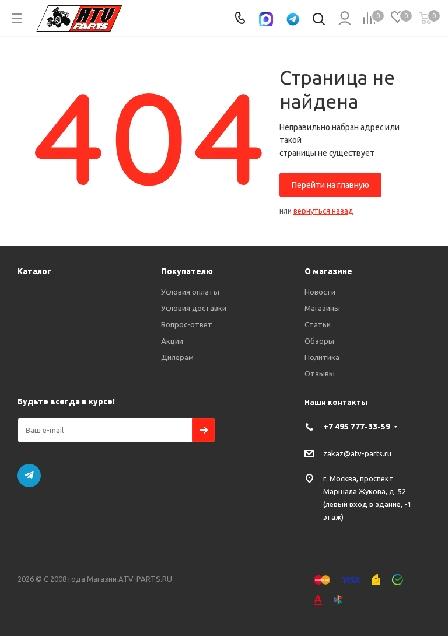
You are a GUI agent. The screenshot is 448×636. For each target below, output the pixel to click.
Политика (322, 357)
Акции (172, 341)
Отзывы (319, 373)
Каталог (34, 271)
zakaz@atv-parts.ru (357, 453)
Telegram (29, 475)
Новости (319, 292)
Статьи (317, 324)
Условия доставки (193, 308)
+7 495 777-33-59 (356, 426)
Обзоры (319, 341)
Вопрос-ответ (186, 324)
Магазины (322, 308)
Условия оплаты (190, 292)
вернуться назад (323, 211)
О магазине (328, 271)
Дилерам (177, 357)
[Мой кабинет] (344, 18)
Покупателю (187, 271)
